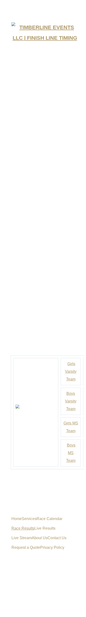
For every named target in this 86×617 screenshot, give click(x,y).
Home (16, 519)
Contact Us (57, 538)
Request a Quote (25, 547)
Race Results (22, 528)
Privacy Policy (52, 547)
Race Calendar (49, 519)
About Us (40, 538)
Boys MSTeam (71, 453)
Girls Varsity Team (70, 371)
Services (29, 519)
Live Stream (21, 538)
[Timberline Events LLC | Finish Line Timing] (43, 32)
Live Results (44, 528)
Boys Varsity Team (70, 401)
